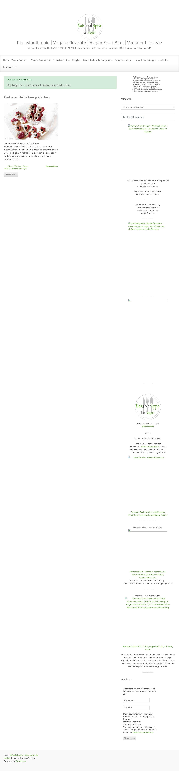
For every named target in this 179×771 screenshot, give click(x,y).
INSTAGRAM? (148, 426)
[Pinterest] (172, 8)
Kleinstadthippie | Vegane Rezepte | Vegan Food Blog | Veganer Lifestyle (89, 42)
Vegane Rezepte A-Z (40, 60)
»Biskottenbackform (150, 446)
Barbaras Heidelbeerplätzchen (27, 97)
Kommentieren (52, 166)
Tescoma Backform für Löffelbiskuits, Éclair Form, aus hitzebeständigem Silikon (148, 513)
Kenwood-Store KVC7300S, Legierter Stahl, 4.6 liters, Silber (148, 648)
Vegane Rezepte (19, 60)
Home (6, 60)
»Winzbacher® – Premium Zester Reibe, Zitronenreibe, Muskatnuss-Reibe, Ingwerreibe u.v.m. (147, 574)
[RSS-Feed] (145, 8)
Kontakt (162, 60)
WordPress (21, 761)
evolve (7, 758)
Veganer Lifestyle (123, 60)
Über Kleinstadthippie (146, 60)
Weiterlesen (11, 174)
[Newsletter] (151, 8)
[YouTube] (167, 8)
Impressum (8, 67)
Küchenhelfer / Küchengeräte (96, 60)
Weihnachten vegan (19, 169)
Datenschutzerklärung (143, 732)
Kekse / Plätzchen (14, 166)
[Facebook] (156, 8)
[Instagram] (162, 8)
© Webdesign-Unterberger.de (24, 755)
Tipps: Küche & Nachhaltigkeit (67, 60)
